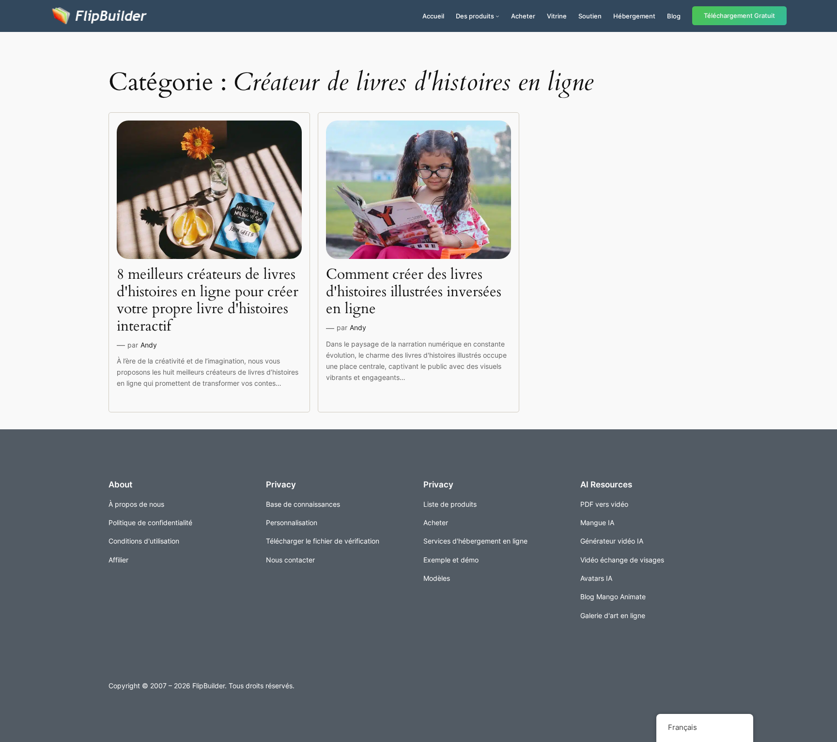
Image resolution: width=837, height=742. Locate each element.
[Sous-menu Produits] (497, 16)
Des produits (475, 16)
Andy (148, 345)
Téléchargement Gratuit (739, 15)
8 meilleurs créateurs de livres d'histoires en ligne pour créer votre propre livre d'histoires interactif (207, 300)
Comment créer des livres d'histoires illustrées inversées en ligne (413, 292)
